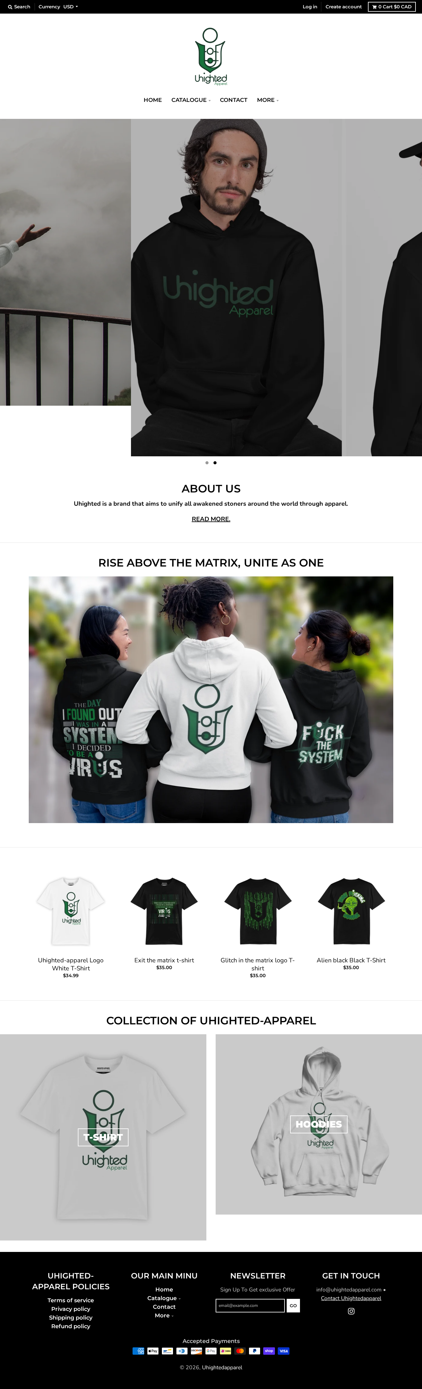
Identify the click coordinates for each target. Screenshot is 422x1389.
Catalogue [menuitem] (189, 100)
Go (293, 1255)
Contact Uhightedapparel (351, 1247)
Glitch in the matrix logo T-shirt (258, 914)
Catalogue (162, 1247)
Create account (344, 7)
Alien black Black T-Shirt (351, 910)
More (162, 1264)
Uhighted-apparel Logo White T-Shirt (70, 914)
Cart (394, 7)
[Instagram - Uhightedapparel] (351, 1260)
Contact (164, 1256)
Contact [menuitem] (233, 100)
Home (164, 1239)
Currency (49, 7)
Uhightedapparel (222, 1316)
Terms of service (71, 1249)
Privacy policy (70, 1258)
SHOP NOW (247, 388)
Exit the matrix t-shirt (164, 910)
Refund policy (70, 1275)
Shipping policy (70, 1267)
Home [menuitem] (153, 100)
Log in (310, 7)
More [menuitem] (266, 100)
